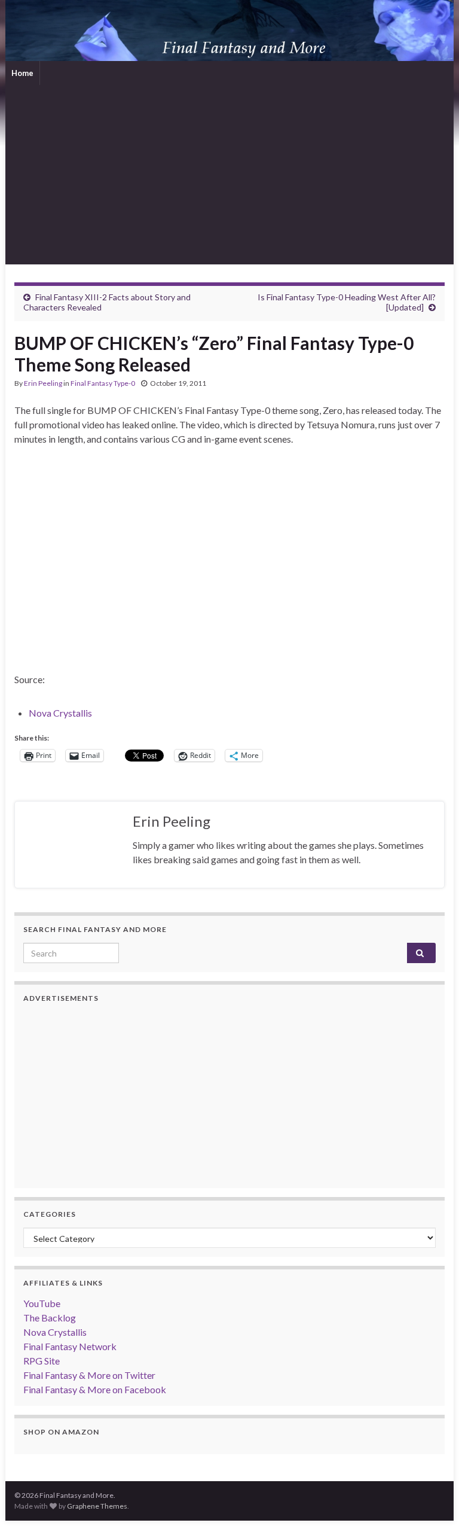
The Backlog (49, 1317)
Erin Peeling (43, 383)
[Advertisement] (229, 174)
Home (22, 73)
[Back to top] (432, 1508)
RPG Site (41, 1360)
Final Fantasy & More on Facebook (94, 1389)
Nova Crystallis (60, 712)
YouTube (41, 1303)
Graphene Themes (97, 1506)
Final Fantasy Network (70, 1346)
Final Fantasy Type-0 (103, 383)
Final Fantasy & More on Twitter (89, 1375)
